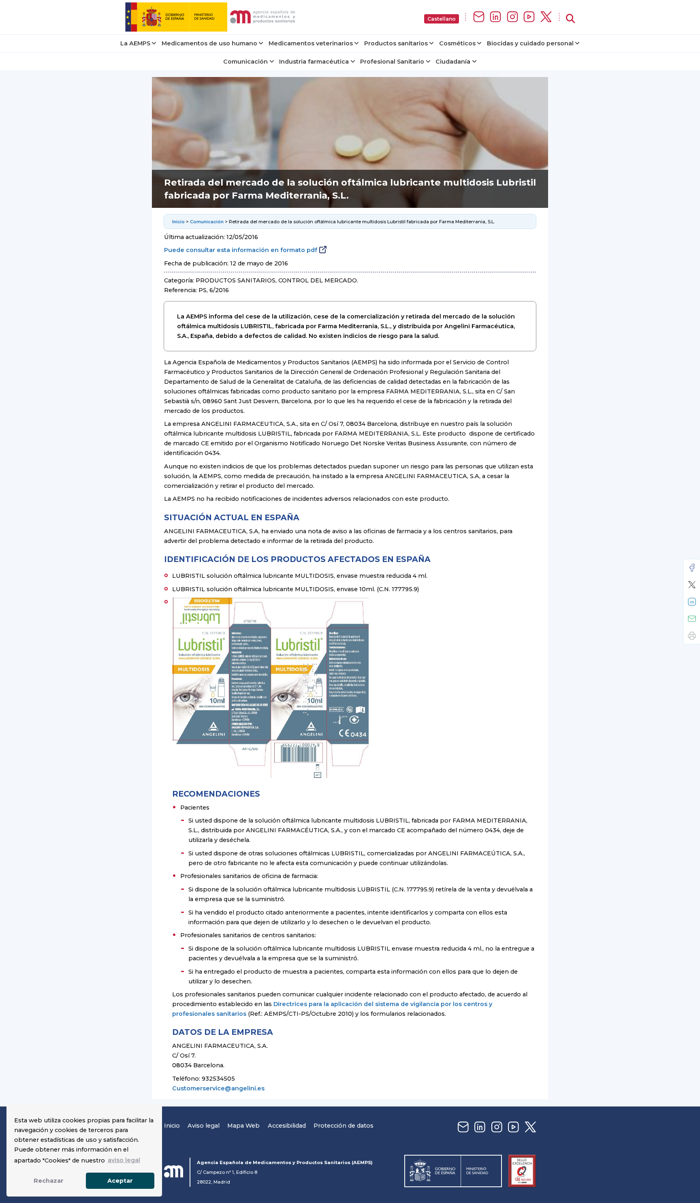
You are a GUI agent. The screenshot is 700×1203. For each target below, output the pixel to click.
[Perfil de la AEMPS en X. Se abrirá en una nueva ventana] (546, 17)
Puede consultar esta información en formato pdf (240, 250)
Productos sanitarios (396, 43)
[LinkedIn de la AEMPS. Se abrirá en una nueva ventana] (495, 17)
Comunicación (245, 61)
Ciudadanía (452, 61)
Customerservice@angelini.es (218, 1088)
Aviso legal (204, 1125)
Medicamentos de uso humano (209, 43)
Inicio (178, 221)
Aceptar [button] (120, 1180)
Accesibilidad (287, 1125)
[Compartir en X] (692, 585)
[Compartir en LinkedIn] (692, 602)
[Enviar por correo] (692, 619)
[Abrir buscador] (570, 19)
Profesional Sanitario (392, 61)
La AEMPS (135, 43)
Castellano (441, 19)
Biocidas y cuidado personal (530, 43)
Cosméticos (457, 43)
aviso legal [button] (124, 1160)
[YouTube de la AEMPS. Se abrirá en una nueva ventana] (529, 17)
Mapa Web (243, 1125)
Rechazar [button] (49, 1180)
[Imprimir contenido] (692, 636)
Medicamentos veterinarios (311, 43)
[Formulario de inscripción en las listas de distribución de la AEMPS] (478, 17)
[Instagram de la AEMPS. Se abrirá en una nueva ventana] (512, 17)
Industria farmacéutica (314, 61)
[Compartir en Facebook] (692, 568)
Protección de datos (343, 1125)
